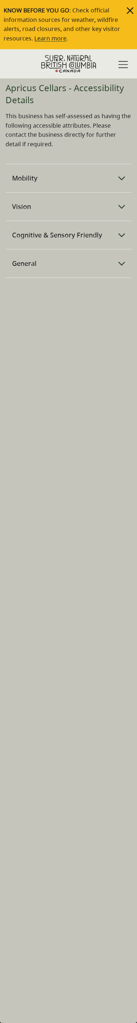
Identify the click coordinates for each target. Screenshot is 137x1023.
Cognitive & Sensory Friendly (57, 234)
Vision (21, 206)
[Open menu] (123, 64)
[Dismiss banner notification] (130, 10)
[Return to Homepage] (68, 64)
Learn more (50, 38)
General (24, 263)
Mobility (24, 178)
